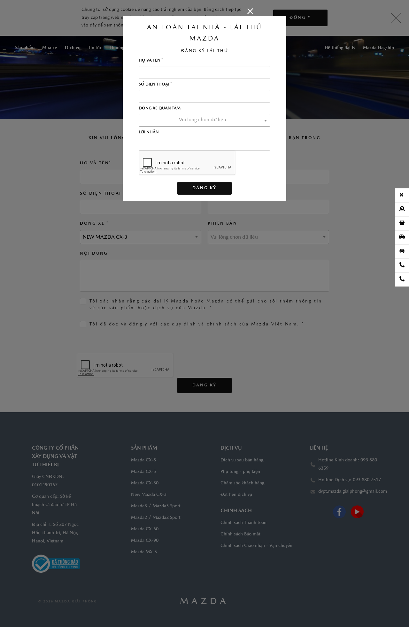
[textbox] (204, 120)
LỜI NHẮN (149, 132)
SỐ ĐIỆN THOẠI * (155, 84)
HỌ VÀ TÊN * (151, 60)
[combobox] (204, 120)
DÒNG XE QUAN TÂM (160, 108)
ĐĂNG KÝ (204, 188)
